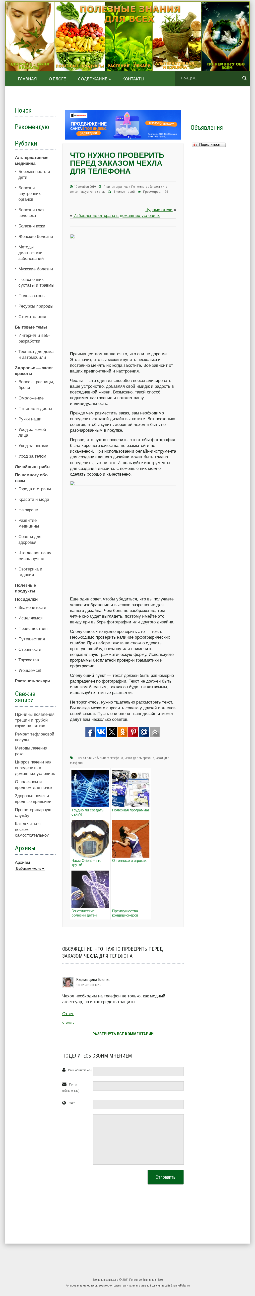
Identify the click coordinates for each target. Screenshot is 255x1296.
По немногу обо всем (145, 186)
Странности (29, 649)
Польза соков (31, 295)
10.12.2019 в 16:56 (89, 985)
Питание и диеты (35, 408)
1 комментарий (124, 191)
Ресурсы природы (35, 306)
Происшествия (33, 628)
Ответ (68, 1013)
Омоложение (31, 398)
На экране (28, 510)
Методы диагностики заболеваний (31, 253)
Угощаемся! (29, 670)
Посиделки (26, 599)
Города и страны (34, 489)
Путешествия (31, 639)
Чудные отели (159, 209)
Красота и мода (33, 499)
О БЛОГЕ (57, 79)
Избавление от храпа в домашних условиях (116, 215)
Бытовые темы (31, 327)
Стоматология (32, 316)
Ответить (68, 1022)
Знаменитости (32, 607)
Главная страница (116, 186)
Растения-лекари (32, 681)
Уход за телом (32, 456)
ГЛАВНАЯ (27, 79)
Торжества (28, 660)
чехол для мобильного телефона (100, 758)
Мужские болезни (35, 269)
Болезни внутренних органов (29, 193)
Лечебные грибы (33, 466)
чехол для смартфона (139, 758)
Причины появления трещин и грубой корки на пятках (35, 720)
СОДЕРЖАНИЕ (94, 79)
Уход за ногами (33, 445)
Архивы (22, 862)
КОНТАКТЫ (133, 79)
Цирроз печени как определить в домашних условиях (35, 768)
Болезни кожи (31, 226)
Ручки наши (30, 419)
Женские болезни (35, 236)
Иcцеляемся (30, 618)
